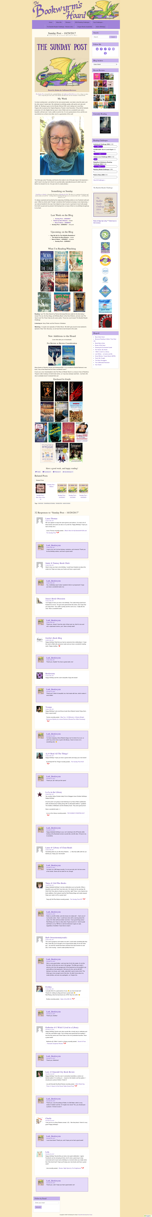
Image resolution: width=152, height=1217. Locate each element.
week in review (66, 503)
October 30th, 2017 (49, 794)
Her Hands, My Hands (101, 349)
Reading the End (64, 194)
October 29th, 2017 (49, 520)
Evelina (48, 986)
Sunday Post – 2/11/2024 (73, 496)
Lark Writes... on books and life (103, 354)
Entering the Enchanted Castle (103, 347)
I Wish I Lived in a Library (102, 351)
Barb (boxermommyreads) (56, 937)
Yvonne (48, 707)
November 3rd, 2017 (49, 1120)
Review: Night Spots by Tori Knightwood (70, 1168)
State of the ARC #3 (65, 999)
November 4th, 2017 (49, 1154)
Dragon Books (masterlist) (84, 26)
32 (76, 35)
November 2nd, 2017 (49, 1074)
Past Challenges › (98, 22)
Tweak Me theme (81, 1214)
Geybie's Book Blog (53, 638)
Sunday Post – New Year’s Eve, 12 (40, 497)
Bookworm (50, 673)
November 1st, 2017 (50, 691)
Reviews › (68, 22)
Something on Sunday (41, 194)
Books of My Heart (100, 345)
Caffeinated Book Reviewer (70, 94)
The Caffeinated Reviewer (102, 362)
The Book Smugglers (101, 360)
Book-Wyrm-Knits (100, 343)
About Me (59, 22)
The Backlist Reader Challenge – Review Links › (60, 26)
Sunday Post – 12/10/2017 (62, 496)
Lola (47, 1152)
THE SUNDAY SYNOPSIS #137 (76, 813)
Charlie (48, 1118)
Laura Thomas (51, 518)
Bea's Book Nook (100, 337)
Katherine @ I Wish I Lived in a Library (62, 1027)
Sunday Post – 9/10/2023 (83, 496)
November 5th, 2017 (50, 1100)
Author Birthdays (100, 26)
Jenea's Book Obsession (55, 598)
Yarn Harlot (98, 364)
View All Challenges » (99, 180)
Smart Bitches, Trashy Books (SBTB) (105, 356)
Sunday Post (71, 35)
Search (113, 37)
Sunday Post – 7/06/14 (51, 485)
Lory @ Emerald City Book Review (60, 1072)
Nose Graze (89, 1214)
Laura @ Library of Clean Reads (58, 847)
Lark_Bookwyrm (62, 35)
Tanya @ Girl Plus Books (55, 883)
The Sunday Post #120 (77, 761)
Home (50, 22)
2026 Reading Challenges (82, 22)
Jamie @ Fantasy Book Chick (57, 563)
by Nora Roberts (60, 220)
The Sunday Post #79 (76, 899)
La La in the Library (53, 792)
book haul (40, 503)
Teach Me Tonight (100, 358)
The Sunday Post (40, 94)
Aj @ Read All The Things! (56, 753)
